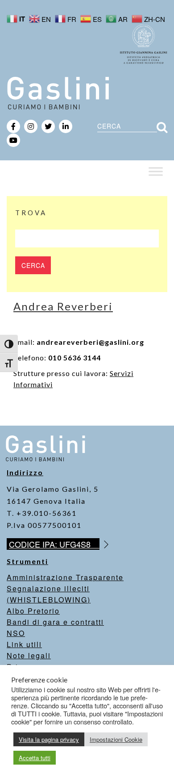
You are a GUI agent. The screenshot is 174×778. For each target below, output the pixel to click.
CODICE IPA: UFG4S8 (54, 544)
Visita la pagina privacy (49, 739)
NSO (16, 633)
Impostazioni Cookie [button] (116, 739)
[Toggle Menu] (156, 171)
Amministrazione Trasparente (65, 577)
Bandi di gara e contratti (55, 622)
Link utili (24, 644)
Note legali (29, 655)
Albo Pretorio (33, 611)
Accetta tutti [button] (34, 757)
